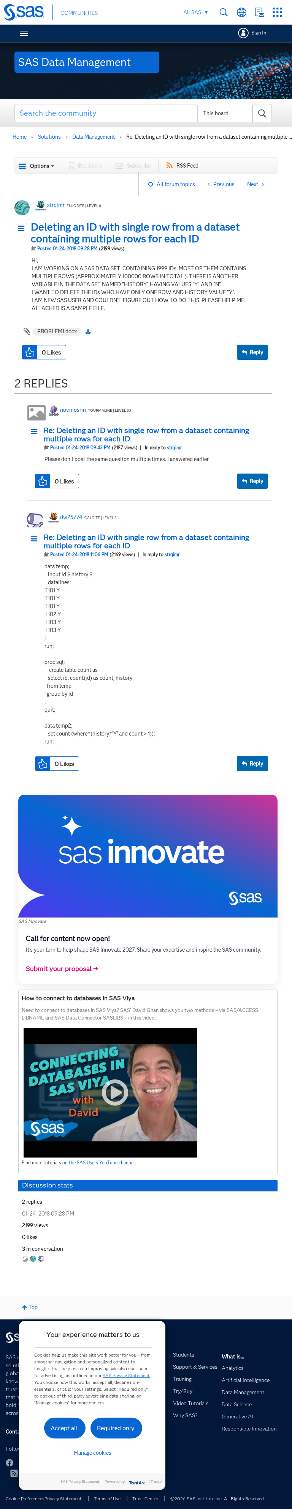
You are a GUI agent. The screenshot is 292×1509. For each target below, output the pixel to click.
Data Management (93, 136)
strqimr (56, 205)
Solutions (49, 136)
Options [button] (39, 166)
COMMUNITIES (79, 12)
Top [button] (33, 1307)
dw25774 (71, 517)
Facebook (9, 1463)
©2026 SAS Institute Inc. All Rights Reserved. (217, 1498)
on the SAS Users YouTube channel (98, 1162)
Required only (116, 1428)
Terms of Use (107, 1498)
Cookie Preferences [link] (25, 1498)
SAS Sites (277, 12)
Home (20, 136)
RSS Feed (187, 165)
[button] (23, 228)
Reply (256, 352)
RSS (14, 1473)
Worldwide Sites (241, 12)
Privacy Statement (63, 1498)
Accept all (64, 1428)
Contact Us (259, 12)
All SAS (192, 12)
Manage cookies (92, 1452)
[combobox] (143, 113)
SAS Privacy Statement (126, 1375)
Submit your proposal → (62, 969)
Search (224, 12)
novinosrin (73, 409)
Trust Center (145, 1498)
